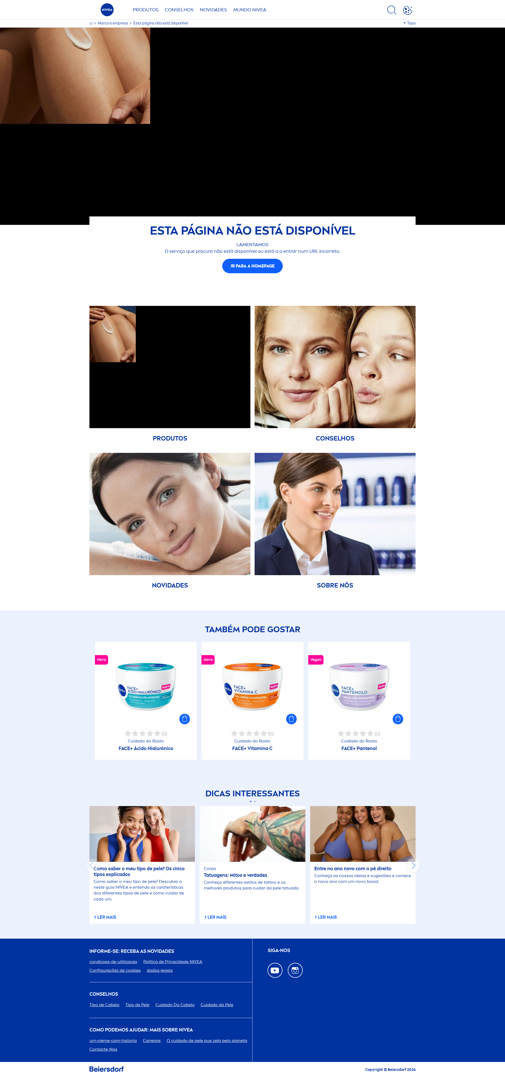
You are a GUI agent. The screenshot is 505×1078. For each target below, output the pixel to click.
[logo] (107, 11)
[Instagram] (295, 970)
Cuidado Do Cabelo (175, 1004)
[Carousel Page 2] (254, 801)
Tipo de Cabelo (104, 1004)
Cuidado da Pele (217, 1004)
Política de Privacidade (172, 961)
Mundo (249, 10)
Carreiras (152, 1040)
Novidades (213, 10)
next (413, 865)
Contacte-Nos (103, 1049)
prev (91, 865)
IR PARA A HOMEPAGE (253, 266)
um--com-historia (113, 1040)
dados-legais (160, 970)
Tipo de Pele (137, 1004)
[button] (184, 719)
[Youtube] (274, 970)
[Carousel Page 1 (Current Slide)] (250, 801)
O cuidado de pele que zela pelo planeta (207, 1040)
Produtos (146, 10)
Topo (411, 23)
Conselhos (179, 10)
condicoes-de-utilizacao (113, 961)
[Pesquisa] (392, 11)
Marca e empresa (113, 23)
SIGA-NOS (279, 950)
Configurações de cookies (115, 970)
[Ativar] (408, 11)
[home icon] (91, 23)
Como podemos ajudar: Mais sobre (141, 1030)
